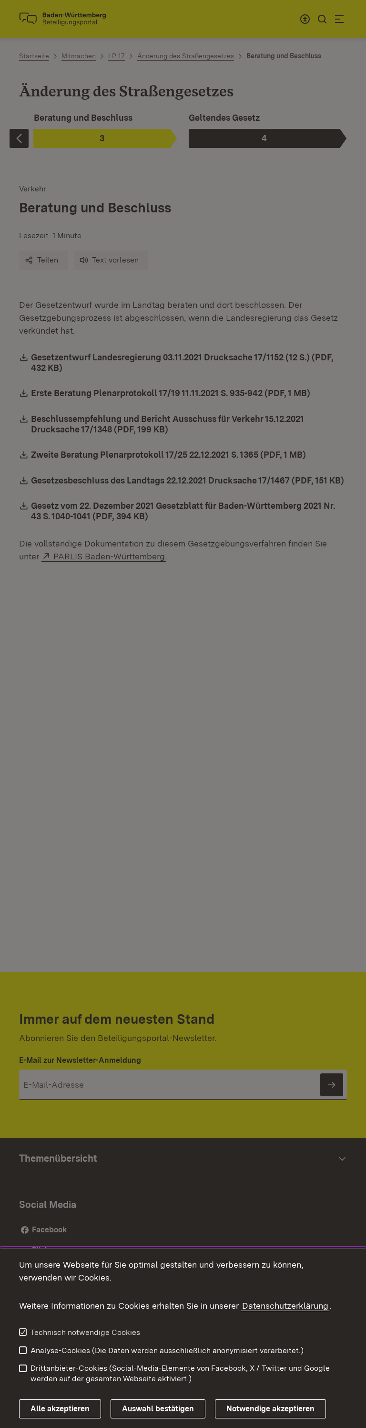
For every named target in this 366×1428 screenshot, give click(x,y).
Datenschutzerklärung (285, 1306)
